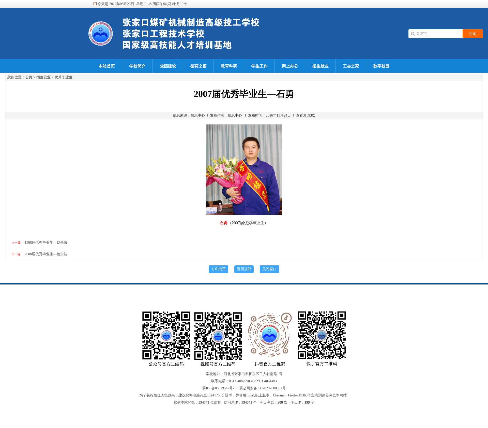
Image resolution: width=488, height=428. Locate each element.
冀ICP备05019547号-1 (219, 388)
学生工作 (259, 66)
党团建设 (168, 66)
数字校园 (381, 66)
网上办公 (290, 66)
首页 (28, 77)
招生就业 (320, 66)
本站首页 (107, 66)
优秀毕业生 (63, 77)
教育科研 (229, 66)
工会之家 (351, 66)
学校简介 (137, 66)
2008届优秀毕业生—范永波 (46, 254)
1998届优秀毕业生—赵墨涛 (46, 243)
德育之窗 (198, 66)
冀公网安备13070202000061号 (262, 388)
